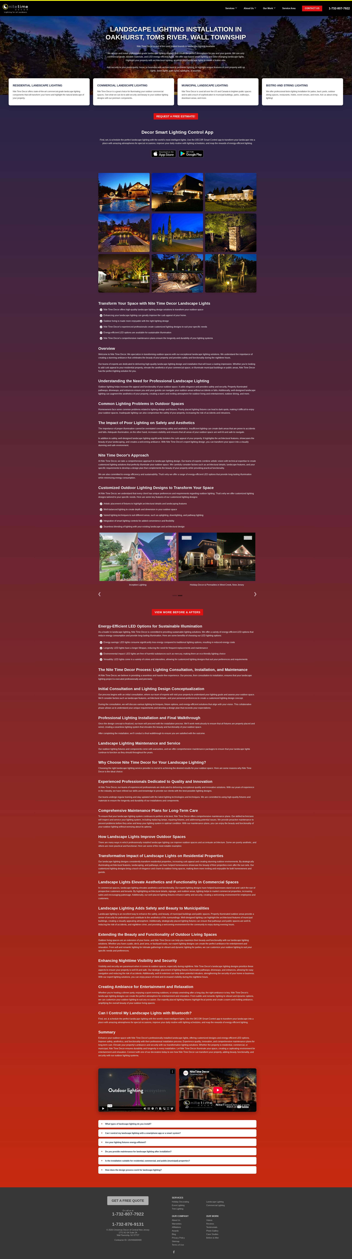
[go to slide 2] (180, 595)
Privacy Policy (178, 1238)
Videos (209, 1220)
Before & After (212, 1238)
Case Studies (212, 1234)
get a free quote (128, 1200)
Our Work (268, 8)
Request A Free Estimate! (175, 116)
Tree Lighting (177, 1209)
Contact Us (312, 8)
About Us (249, 8)
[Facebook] (173, 1252)
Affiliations (176, 1227)
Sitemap (175, 1241)
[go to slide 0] (174, 595)
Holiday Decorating (180, 1202)
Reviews (210, 1224)
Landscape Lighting (215, 1202)
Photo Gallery (212, 1231)
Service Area (288, 8)
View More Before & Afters (177, 612)
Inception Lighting (137, 585)
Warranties (177, 1224)
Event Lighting (178, 1205)
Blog (174, 1234)
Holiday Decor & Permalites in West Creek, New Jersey (217, 585)
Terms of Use (178, 1245)
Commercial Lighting (215, 1205)
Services (229, 8)
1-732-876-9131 (128, 1224)
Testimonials (211, 1227)
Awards (175, 1231)
